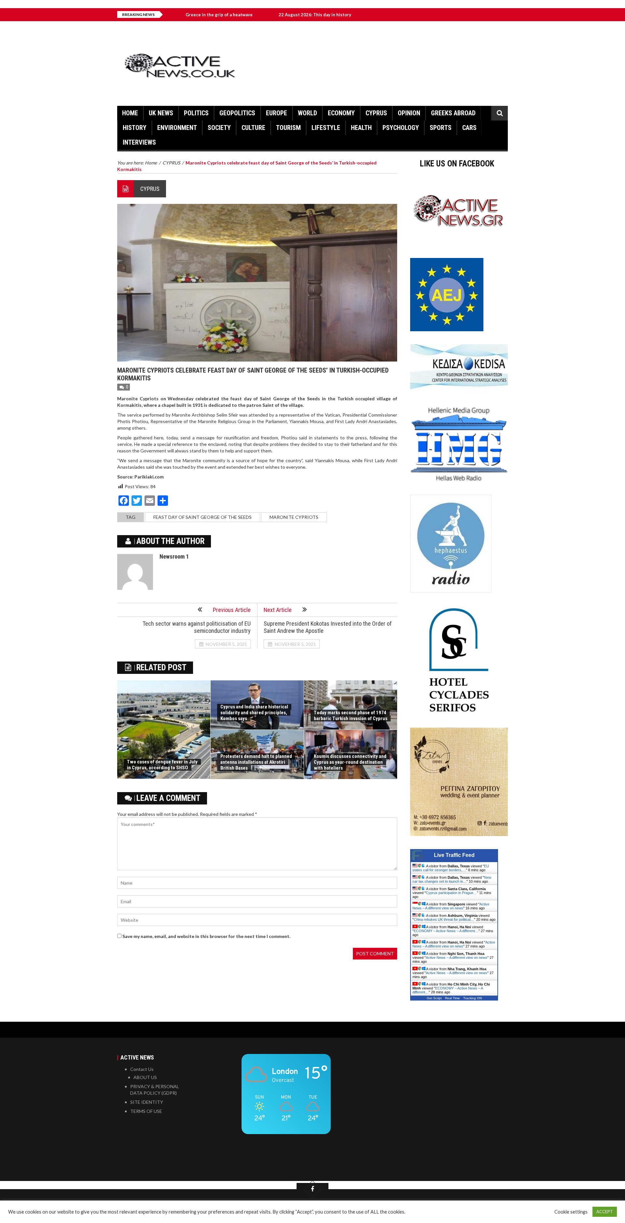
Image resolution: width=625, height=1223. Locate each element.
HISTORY (134, 128)
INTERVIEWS (139, 142)
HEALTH (361, 128)
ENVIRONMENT (177, 128)
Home (130, 113)
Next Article (278, 609)
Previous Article (232, 609)
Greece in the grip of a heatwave (173, 14)
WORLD (307, 113)
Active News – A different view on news (450, 906)
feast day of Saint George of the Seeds (202, 517)
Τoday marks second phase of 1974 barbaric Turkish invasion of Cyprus (350, 715)
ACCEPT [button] (604, 1211)
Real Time (452, 998)
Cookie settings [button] (571, 1212)
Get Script (434, 998)
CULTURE (253, 128)
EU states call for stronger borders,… (450, 868)
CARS (469, 128)
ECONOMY (341, 113)
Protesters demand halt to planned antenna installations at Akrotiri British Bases (256, 762)
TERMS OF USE (146, 1111)
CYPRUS (376, 113)
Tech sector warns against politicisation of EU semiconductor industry (197, 627)
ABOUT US (145, 1077)
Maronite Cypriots (294, 517)
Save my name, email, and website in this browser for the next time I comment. (206, 936)
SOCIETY (219, 128)
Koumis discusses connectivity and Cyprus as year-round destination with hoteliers (350, 762)
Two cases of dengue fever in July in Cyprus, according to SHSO (162, 765)
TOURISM (288, 128)
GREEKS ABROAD (453, 113)
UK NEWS (161, 113)
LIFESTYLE (326, 128)
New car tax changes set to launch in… (451, 879)
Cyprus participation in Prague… (451, 893)
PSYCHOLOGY (400, 128)
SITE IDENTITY (146, 1102)
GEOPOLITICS (237, 113)
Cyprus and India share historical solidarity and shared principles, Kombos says (254, 712)
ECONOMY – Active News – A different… (446, 931)
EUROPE (276, 113)
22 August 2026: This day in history (269, 14)
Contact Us (142, 1069)
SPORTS (440, 128)
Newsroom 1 (174, 556)
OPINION (409, 113)
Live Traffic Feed (454, 855)
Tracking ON (472, 998)
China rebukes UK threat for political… (444, 919)
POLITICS (196, 113)
